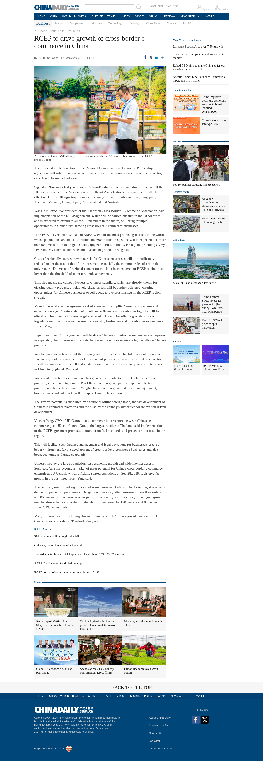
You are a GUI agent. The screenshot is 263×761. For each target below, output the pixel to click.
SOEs (176, 290)
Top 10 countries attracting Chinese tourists (196, 184)
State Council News (183, 90)
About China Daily (160, 717)
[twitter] (151, 57)
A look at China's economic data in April (195, 282)
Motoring (134, 23)
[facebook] (145, 57)
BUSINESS (80, 16)
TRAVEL (111, 16)
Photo (37, 582)
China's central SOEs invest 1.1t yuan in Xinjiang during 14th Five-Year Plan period (212, 304)
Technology (115, 23)
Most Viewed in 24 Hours (187, 40)
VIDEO (126, 16)
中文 (175, 6)
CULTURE (97, 16)
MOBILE (209, 16)
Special (177, 341)
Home (43, 31)
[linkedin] (156, 57)
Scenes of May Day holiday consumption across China (97, 670)
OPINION (154, 16)
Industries (96, 23)
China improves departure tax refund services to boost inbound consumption (214, 104)
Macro (59, 23)
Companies (76, 23)
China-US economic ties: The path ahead (54, 670)
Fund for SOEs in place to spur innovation (212, 324)
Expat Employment (160, 748)
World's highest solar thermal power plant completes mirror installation (98, 625)
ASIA (168, 6)
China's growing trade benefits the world (59, 545)
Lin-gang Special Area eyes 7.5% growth (198, 46)
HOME (41, 16)
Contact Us (155, 733)
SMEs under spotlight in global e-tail (56, 536)
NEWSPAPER (187, 16)
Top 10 (187, 23)
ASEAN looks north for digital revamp (58, 563)
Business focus (181, 191)
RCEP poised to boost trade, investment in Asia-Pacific (67, 572)
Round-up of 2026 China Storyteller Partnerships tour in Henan (54, 625)
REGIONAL (170, 16)
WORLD (66, 16)
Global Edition (156, 6)
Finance (171, 23)
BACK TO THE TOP (131, 687)
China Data (153, 23)
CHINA (54, 16)
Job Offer (154, 740)
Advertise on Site (159, 725)
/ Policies (72, 31)
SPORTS (139, 16)
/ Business (56, 31)
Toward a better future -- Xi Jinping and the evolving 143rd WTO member (79, 554)
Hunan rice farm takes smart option (141, 670)
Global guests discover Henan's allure (143, 623)
